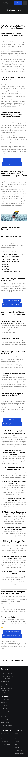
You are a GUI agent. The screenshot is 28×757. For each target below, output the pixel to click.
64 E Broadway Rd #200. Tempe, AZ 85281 (9, 677)
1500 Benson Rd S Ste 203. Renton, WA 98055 (9, 672)
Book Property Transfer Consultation (11, 164)
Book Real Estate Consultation (12, 160)
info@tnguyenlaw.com (7, 684)
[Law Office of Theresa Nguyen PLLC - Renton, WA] (4, 2)
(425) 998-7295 (5, 681)
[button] (25, 3)
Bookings (18, 2)
